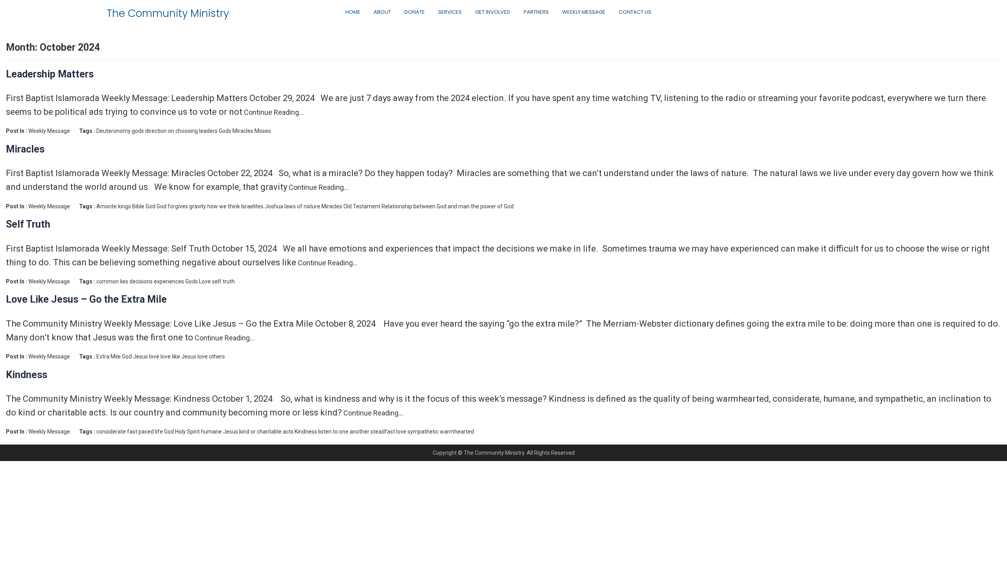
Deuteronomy (113, 131)
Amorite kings (113, 206)
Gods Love (198, 281)
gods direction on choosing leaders (175, 131)
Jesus (140, 356)
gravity (197, 206)
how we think (223, 206)
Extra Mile (108, 356)
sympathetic (423, 431)
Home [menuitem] (352, 12)
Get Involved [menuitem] (492, 12)
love (154, 356)
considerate (111, 431)
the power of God (492, 206)
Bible (138, 206)
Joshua (274, 206)
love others (211, 356)
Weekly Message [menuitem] (583, 12)
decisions (141, 281)
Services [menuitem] (450, 12)
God (150, 206)
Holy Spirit (187, 431)
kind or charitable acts (266, 431)
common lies (112, 281)
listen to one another (343, 431)
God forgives (172, 206)
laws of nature (302, 206)
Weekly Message (49, 131)
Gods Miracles (236, 131)
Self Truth (28, 224)
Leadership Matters (50, 74)
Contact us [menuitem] (635, 12)
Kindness (26, 374)
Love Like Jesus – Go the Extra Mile (86, 299)
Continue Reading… (273, 112)
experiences (169, 281)
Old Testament (361, 206)
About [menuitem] (382, 12)
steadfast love (388, 431)
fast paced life (145, 431)
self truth (223, 281)
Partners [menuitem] (536, 12)
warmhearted (457, 431)
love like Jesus (178, 356)
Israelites (252, 206)
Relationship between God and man (426, 206)
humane (211, 431)
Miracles (25, 149)
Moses (263, 131)
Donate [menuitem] (414, 12)
